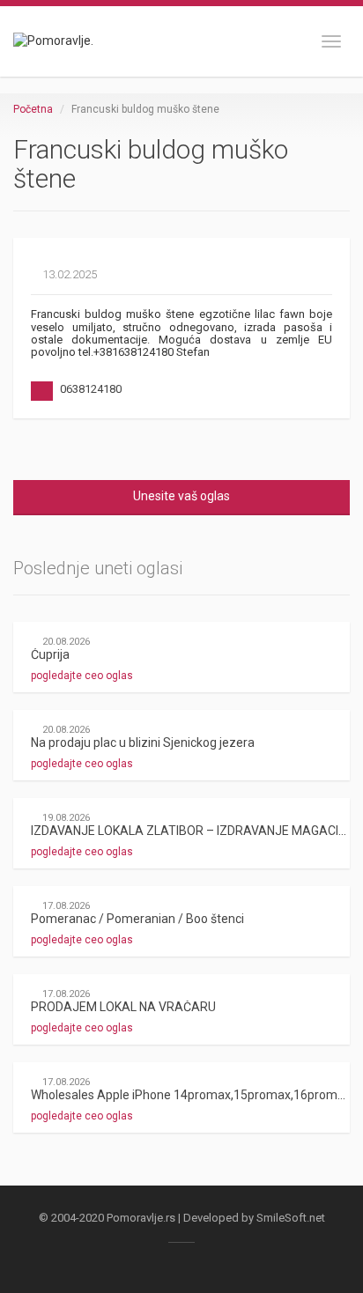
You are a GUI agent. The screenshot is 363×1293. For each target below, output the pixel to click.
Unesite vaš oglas (181, 496)
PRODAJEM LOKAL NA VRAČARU (123, 1007)
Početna (33, 109)
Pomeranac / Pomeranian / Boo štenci (137, 919)
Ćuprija (50, 654)
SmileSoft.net (290, 1217)
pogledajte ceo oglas (83, 675)
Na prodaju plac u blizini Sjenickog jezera (143, 742)
